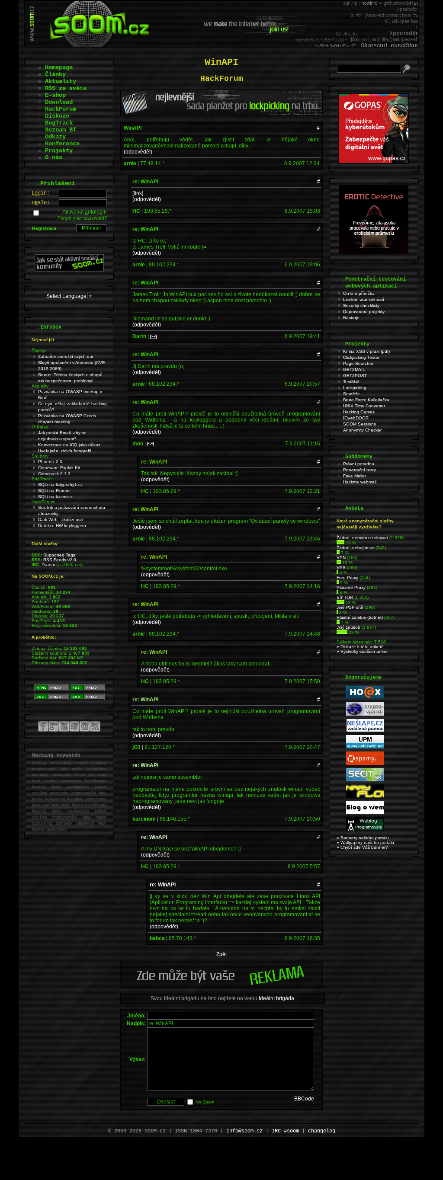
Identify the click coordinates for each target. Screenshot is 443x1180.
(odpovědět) (138, 152)
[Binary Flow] (365, 796)
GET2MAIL (354, 369)
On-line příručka (359, 293)
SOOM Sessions (359, 424)
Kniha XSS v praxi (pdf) (366, 351)
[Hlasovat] (340, 542)
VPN (341, 557)
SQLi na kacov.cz (55, 496)
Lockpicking (354, 387)
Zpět (221, 954)
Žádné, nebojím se (355, 547)
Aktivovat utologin (84, 212)
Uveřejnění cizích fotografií (64, 450)
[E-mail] (153, 336)
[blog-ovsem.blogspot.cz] (365, 812)
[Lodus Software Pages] (365, 747)
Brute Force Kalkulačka (366, 399)
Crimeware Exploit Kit (59, 467)
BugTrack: (42, 478)
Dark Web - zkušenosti (60, 519)
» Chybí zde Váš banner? (362, 847)
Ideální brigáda (276, 998)
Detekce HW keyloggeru (62, 525)
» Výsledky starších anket (362, 651)
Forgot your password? (82, 218)
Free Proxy (347, 577)
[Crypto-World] (365, 714)
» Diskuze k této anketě (360, 646)
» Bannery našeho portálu (363, 837)
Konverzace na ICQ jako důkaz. (70, 444)
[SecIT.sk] (365, 779)
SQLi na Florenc (54, 490)
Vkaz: (137, 1059)
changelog (321, 1131)
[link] (137, 193)
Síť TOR (345, 597)
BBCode (304, 1099)
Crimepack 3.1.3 (54, 473)
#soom (48, 564)
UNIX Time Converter (364, 405)
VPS (341, 567)
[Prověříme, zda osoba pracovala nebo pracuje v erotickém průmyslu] (373, 252)
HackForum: (43, 501)
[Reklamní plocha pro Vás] (221, 986)
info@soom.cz (244, 1131)
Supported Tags (59, 555)
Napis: (136, 1023)
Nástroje (351, 317)
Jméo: (136, 1016)
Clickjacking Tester (361, 357)
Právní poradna (358, 463)
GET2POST (355, 375)
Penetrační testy (359, 469)
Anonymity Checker (362, 430)
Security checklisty (361, 305)
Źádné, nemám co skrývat (362, 537)
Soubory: (41, 456)
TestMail (351, 381)
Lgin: (41, 193)
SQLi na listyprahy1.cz (60, 484)
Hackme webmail (359, 482)
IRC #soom (285, 1131)
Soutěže (351, 393)
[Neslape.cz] (365, 730)
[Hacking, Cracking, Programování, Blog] (365, 829)
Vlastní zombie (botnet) (360, 617)
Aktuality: (41, 386)
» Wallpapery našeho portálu (365, 842)
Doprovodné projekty (364, 311)
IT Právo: (41, 427)
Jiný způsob (348, 627)
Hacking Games (359, 411)
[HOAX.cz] (365, 697)
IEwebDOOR (356, 418)
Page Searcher (358, 363)
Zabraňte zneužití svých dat (65, 356)
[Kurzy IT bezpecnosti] (373, 162)
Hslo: (41, 203)
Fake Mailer (354, 475)
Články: (39, 351)
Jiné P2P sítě (350, 607)
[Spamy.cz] (365, 763)
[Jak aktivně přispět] (69, 270)
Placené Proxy (351, 587)
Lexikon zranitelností (363, 299)
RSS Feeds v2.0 (59, 559)
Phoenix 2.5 (50, 461)
